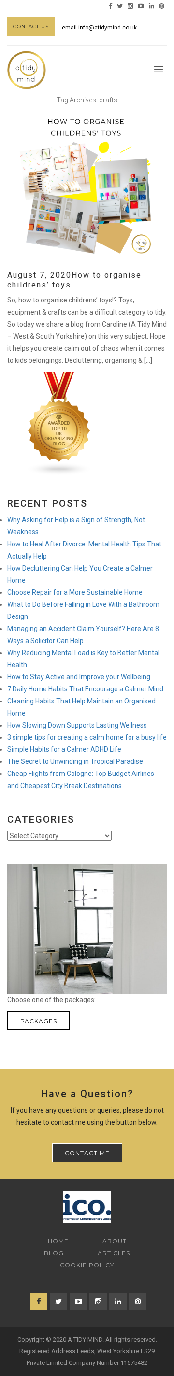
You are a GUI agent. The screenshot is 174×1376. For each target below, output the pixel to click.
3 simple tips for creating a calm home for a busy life (87, 737)
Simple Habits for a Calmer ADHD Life (64, 749)
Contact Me (87, 1153)
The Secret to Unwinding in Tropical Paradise (75, 761)
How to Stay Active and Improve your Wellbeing (78, 677)
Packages (38, 1021)
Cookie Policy (87, 1265)
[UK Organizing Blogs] (59, 423)
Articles (114, 1253)
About (114, 1241)
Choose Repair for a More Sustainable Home (75, 592)
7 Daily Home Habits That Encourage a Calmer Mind (85, 689)
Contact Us (31, 26)
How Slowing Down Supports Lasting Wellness (77, 725)
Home (58, 1241)
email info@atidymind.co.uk (99, 27)
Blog (54, 1253)
